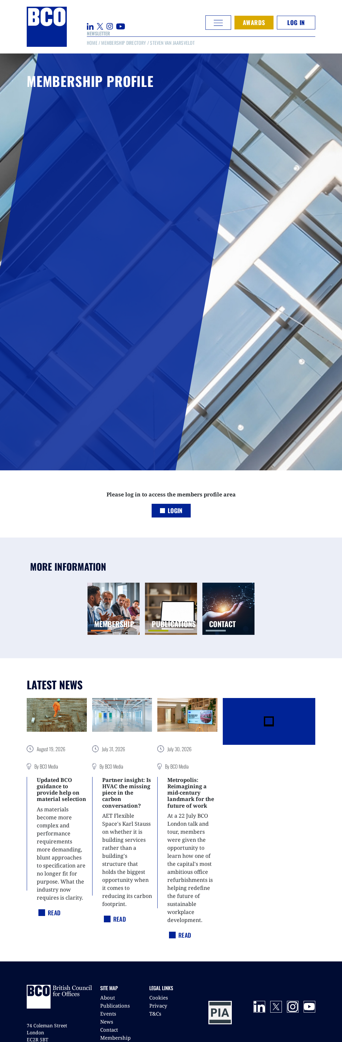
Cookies (158, 997)
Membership (115, 1037)
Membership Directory (123, 42)
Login (175, 510)
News (106, 1021)
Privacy (158, 1005)
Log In (296, 22)
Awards (254, 22)
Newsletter (98, 33)
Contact (109, 1029)
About (107, 997)
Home (92, 42)
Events (108, 1013)
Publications (115, 1005)
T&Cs (155, 1013)
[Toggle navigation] (218, 22)
